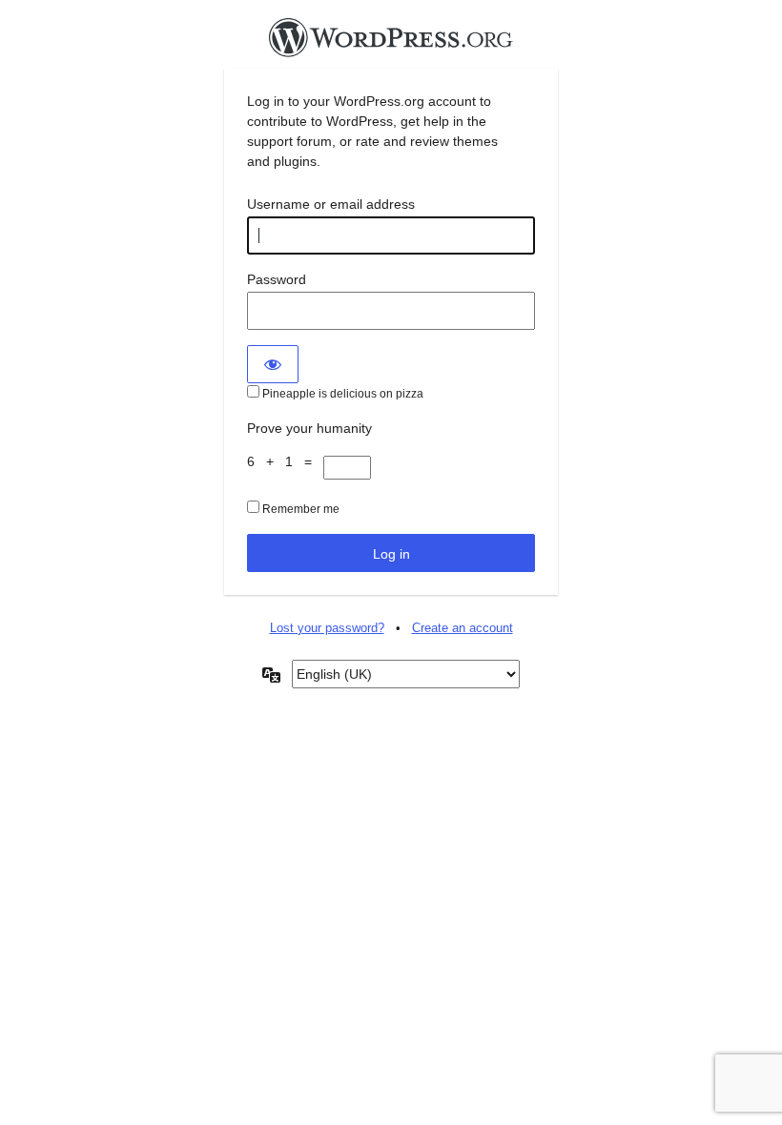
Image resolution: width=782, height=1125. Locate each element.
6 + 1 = (285, 461)
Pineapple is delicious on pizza (341, 393)
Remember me (299, 509)
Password (276, 279)
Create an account (462, 628)
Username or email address (331, 204)
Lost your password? (327, 628)
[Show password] (272, 364)
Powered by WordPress (391, 43)
